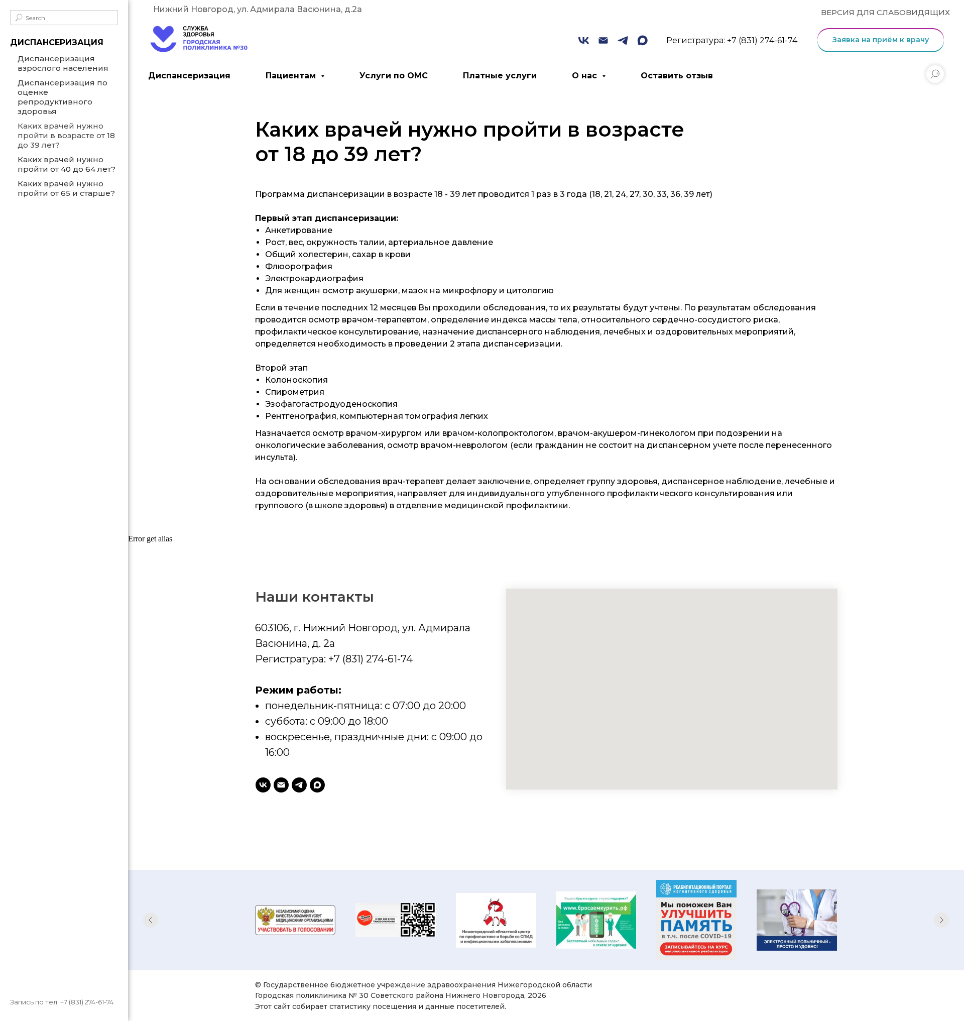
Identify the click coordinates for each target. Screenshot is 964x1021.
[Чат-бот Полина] (299, 784)
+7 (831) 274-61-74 (86, 1002)
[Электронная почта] (281, 784)
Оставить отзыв (677, 75)
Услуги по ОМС (393, 75)
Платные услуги (500, 75)
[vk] (263, 784)
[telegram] (623, 40)
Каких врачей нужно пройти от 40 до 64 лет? (66, 164)
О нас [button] (585, 75)
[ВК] (583, 40)
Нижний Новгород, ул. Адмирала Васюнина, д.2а (257, 9)
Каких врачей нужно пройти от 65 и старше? (66, 188)
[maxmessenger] (642, 40)
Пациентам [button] (292, 75)
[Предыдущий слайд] (150, 920)
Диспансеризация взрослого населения (63, 63)
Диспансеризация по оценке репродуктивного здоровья (62, 97)
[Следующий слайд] (941, 920)
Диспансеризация (189, 75)
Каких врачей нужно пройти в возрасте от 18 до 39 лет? (66, 135)
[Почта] (603, 40)
